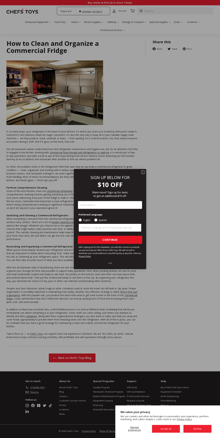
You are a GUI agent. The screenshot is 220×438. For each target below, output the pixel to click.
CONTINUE (110, 240)
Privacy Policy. (184, 419)
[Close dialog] (143, 172)
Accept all (166, 428)
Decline (197, 428)
